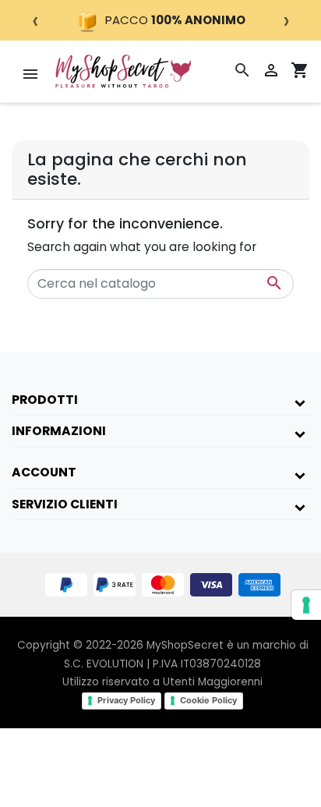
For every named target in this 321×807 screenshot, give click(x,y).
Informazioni (59, 431)
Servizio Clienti (65, 504)
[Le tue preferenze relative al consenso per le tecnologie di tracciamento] (306, 605)
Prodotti (45, 399)
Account (44, 472)
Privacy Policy (126, 700)
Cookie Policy (208, 700)
